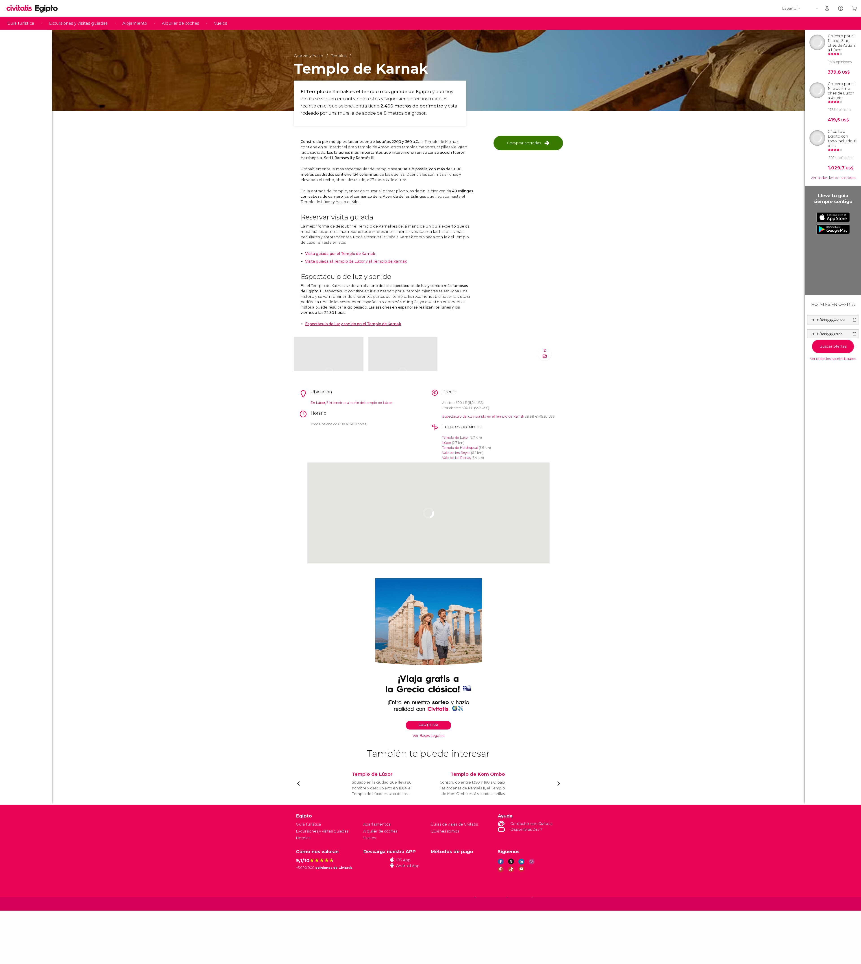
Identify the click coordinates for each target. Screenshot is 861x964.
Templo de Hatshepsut (460, 448)
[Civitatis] (307, 903)
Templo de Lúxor (455, 438)
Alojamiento (134, 23)
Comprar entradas (524, 143)
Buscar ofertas (833, 346)
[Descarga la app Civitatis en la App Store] (833, 217)
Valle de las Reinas (456, 458)
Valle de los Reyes (456, 453)
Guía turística (20, 23)
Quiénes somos (444, 831)
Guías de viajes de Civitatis (454, 824)
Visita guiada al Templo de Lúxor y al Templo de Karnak (356, 261)
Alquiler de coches (180, 23)
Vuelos (220, 23)
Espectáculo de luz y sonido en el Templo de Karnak (483, 416)
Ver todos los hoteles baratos (833, 359)
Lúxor (446, 443)
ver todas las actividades (833, 178)
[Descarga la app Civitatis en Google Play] (833, 229)
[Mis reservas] (827, 8)
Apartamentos (376, 824)
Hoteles (303, 838)
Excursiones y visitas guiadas (78, 23)
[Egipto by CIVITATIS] (21, 8)
